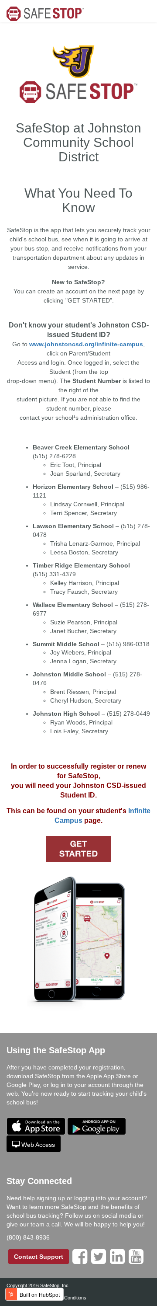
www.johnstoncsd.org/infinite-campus (86, 344)
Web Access (38, 1144)
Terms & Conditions (65, 1297)
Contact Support (38, 1256)
